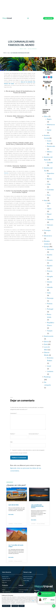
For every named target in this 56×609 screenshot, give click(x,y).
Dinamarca (48, 236)
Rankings (47, 377)
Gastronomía (48, 336)
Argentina (50, 173)
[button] (28, 18)
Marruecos (51, 125)
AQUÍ (33, 600)
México (49, 152)
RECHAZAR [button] (14, 605)
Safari (49, 130)
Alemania (6, 173)
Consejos (47, 230)
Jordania (50, 371)
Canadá (50, 163)
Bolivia (49, 179)
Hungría (50, 276)
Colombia (50, 190)
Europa (46, 247)
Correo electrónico (34, 434)
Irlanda (49, 282)
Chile (49, 184)
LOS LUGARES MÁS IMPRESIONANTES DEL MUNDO (37, 506)
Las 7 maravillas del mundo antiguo (15, 545)
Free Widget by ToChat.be (49, 602)
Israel (49, 366)
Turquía (49, 331)
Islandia (50, 287)
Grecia (46, 342)
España (49, 266)
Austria (49, 255)
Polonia (49, 304)
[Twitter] (46, 77)
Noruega (50, 298)
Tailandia (50, 219)
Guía (9, 52)
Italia (49, 293)
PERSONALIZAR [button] (6, 605)
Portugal (50, 309)
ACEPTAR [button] (21, 605)
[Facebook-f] (44, 77)
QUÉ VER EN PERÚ (13, 505)
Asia (45, 200)
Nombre (12, 434)
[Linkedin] (51, 77)
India (49, 203)
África (46, 116)
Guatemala (51, 146)
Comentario (13, 413)
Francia (49, 271)
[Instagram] (49, 77)
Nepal (49, 214)
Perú (48, 195)
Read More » (11, 514)
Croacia (49, 260)
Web (11, 442)
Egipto (49, 119)
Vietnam (50, 225)
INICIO (4, 52)
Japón (49, 209)
